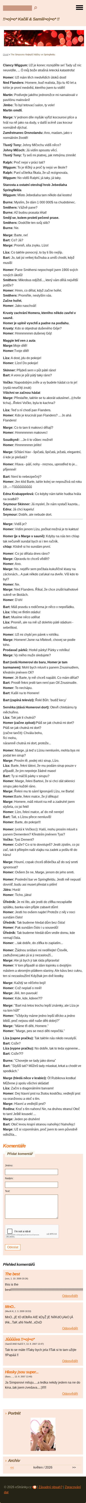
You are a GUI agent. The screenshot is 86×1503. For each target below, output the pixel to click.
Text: (7, 1191)
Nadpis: (9, 1178)
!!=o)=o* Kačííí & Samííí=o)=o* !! (31, 19)
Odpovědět (70, 1296)
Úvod (5, 54)
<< (12, 1467)
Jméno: (9, 1165)
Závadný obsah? (50, 1487)
